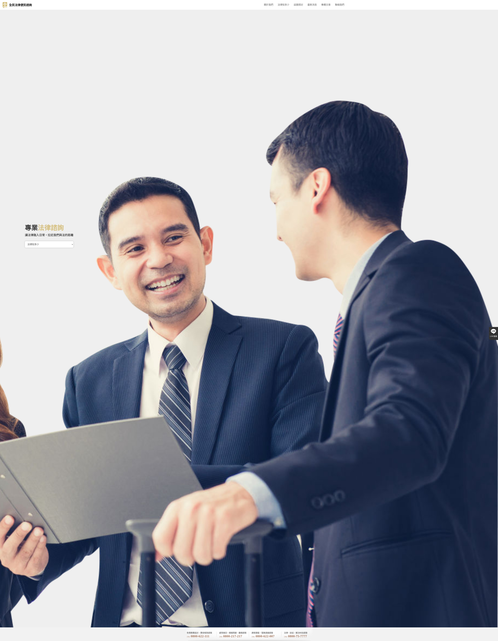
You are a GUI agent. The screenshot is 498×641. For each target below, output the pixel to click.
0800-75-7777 (297, 636)
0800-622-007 (265, 636)
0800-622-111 (200, 636)
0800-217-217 (232, 636)
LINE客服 (493, 336)
